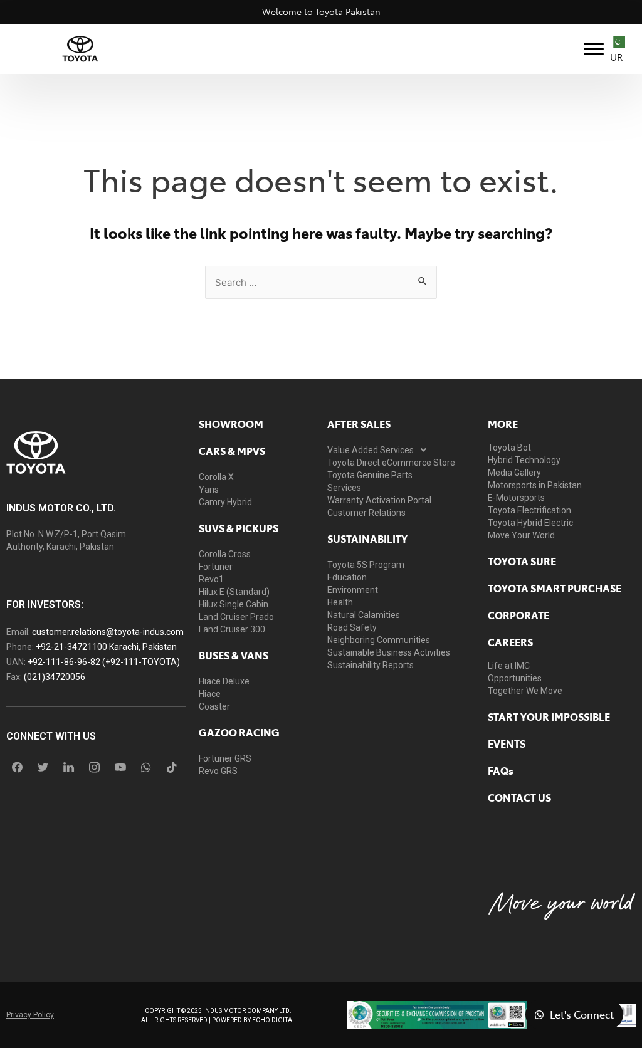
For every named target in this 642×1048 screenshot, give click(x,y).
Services (344, 488)
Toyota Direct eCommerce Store (391, 463)
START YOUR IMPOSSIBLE (549, 716)
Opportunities (515, 678)
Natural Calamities (363, 615)
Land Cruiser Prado (236, 617)
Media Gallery (514, 473)
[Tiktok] (171, 767)
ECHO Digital (274, 1020)
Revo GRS (218, 771)
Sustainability (367, 538)
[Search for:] (321, 281)
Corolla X (216, 477)
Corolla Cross (225, 554)
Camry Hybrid (225, 502)
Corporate (518, 615)
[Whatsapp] (146, 767)
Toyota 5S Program (365, 565)
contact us (519, 797)
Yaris (209, 490)
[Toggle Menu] (594, 49)
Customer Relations (366, 513)
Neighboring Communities (378, 640)
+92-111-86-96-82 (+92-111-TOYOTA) (104, 662)
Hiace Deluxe (224, 681)
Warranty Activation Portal (379, 500)
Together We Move (525, 691)
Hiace (210, 694)
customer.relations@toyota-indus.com (108, 632)
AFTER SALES (359, 424)
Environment (352, 590)
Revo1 (211, 579)
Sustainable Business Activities (388, 652)
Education (347, 577)
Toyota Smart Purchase (554, 588)
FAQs (500, 770)
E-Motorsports (516, 498)
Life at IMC (509, 666)
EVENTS (506, 743)
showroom (231, 424)
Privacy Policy (30, 1014)
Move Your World (521, 535)
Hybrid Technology (524, 460)
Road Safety (352, 627)
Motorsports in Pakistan (535, 485)
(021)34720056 (54, 677)
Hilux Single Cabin (233, 604)
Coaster (214, 706)
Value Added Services (370, 450)
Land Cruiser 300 (232, 629)
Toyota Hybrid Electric (530, 523)
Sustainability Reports (370, 665)
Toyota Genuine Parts (370, 475)
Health (340, 602)
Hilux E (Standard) (234, 592)
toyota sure (522, 561)
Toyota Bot (509, 448)
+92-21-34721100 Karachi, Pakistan (106, 647)
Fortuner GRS (225, 758)
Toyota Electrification (529, 510)
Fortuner (216, 567)
